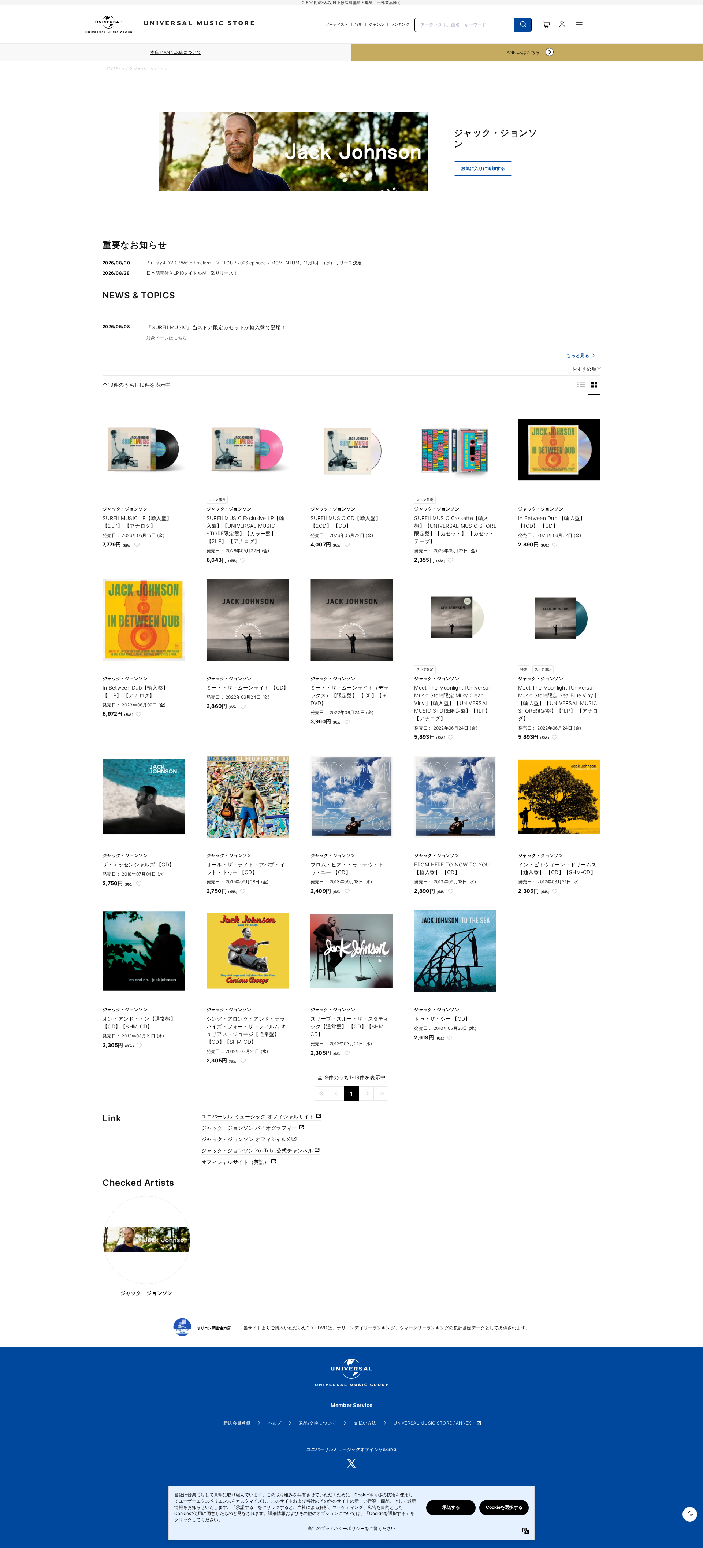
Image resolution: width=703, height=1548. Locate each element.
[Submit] (522, 25)
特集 (358, 24)
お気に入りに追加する (483, 168)
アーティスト (337, 24)
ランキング (400, 24)
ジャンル (376, 24)
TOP (690, 1515)
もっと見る (577, 355)
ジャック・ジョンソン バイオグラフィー (250, 1128)
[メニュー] (579, 24)
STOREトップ (117, 69)
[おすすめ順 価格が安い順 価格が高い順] (584, 369)
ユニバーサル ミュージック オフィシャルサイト (258, 1116)
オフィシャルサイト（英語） (236, 1162)
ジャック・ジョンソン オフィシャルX (246, 1139)
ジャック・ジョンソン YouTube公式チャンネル (258, 1150)
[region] (176, 52)
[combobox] (473, 24)
